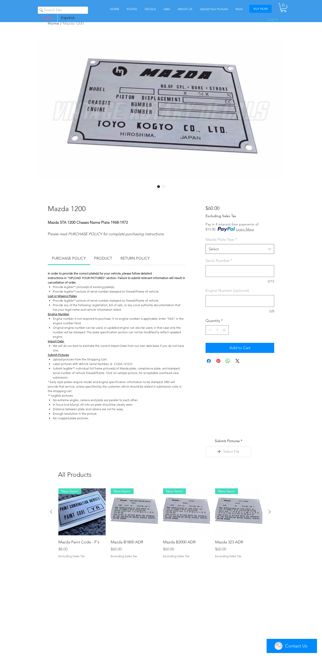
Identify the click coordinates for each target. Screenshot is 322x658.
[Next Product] (270, 512)
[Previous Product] (51, 512)
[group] (160, 526)
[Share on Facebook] (209, 361)
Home (53, 23)
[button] (283, 7)
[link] (69, 258)
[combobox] (240, 249)
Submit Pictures (227, 441)
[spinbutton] (217, 330)
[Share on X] (237, 361)
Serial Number (219, 260)
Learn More (245, 229)
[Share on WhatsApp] (228, 361)
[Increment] (224, 330)
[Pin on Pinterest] (218, 361)
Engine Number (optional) (227, 290)
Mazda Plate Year (221, 239)
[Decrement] (209, 330)
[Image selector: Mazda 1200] (158, 186)
